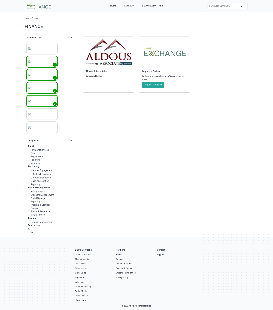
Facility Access (38, 191)
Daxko (131, 306)
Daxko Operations (83, 254)
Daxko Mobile (81, 291)
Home (113, 5)
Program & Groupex (40, 205)
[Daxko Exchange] (38, 5)
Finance (32, 218)
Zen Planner (80, 264)
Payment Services (40, 150)
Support (160, 254)
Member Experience (41, 177)
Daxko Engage (81, 296)
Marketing (33, 166)
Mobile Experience (42, 174)
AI (29, 228)
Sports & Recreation (41, 211)
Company (129, 5)
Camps (34, 208)
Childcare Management (42, 195)
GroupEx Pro (80, 273)
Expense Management (42, 222)
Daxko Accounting (83, 287)
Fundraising (34, 225)
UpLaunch (79, 282)
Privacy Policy (122, 277)
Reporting (35, 160)
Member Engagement (42, 170)
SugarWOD (80, 277)
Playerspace (80, 300)
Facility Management (39, 187)
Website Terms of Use (126, 273)
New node (36, 163)
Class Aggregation (40, 181)
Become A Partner (152, 5)
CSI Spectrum (81, 268)
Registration (37, 156)
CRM (33, 153)
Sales (31, 146)
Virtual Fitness (38, 215)
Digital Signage (38, 198)
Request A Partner (124, 268)
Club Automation (82, 259)
